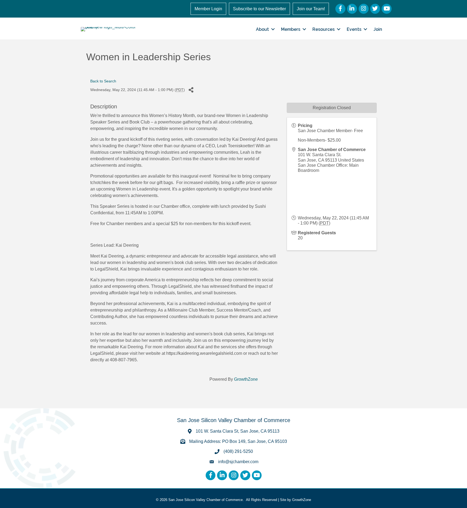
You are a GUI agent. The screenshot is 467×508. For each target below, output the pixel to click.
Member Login (208, 8)
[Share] (191, 90)
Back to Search (103, 81)
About (262, 29)
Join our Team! (311, 8)
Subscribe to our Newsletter (259, 8)
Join (377, 29)
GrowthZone (246, 379)
